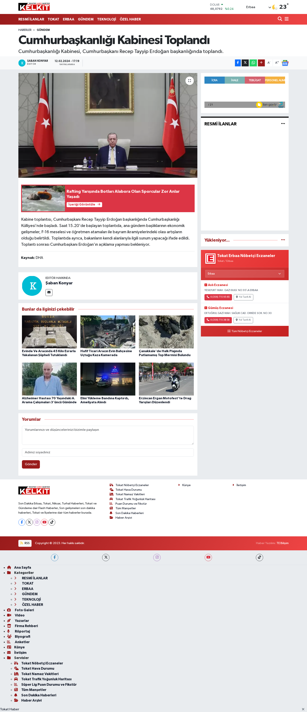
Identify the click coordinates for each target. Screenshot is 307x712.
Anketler (22, 642)
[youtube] (208, 557)
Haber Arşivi (123, 517)
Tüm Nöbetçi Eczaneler (246, 331)
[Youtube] (44, 522)
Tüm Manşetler (125, 508)
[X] (29, 522)
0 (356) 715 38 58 (220, 320)
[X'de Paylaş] (245, 62)
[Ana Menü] (286, 19)
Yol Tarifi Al (245, 297)
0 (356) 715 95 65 (220, 297)
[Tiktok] (51, 522)
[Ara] (280, 19)
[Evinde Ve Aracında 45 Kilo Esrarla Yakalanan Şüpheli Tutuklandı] (49, 332)
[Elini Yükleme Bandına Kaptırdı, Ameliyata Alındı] (107, 379)
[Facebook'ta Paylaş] (238, 62)
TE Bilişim (283, 543)
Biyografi (22, 636)
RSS (27, 543)
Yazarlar (21, 621)
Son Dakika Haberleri (129, 513)
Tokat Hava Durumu (128, 489)
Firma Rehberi (26, 626)
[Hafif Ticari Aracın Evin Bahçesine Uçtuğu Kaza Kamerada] (107, 332)
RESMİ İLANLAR (31, 19)
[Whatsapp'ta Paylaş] (253, 62)
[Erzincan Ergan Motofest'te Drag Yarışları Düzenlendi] (166, 379)
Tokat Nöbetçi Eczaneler (132, 485)
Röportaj (22, 631)
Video (19, 615)
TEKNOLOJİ (106, 19)
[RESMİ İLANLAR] (283, 124)
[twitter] (105, 557)
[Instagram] (36, 522)
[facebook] (54, 557)
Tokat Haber (9, 709)
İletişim (241, 485)
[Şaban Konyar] (32, 285)
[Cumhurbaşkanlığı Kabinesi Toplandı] (107, 125)
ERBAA (68, 19)
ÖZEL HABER (130, 19)
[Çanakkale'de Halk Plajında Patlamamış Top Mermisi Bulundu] (166, 332)
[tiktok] (259, 557)
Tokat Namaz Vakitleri (130, 494)
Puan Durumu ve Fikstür (131, 503)
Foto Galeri (24, 610)
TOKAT (53, 19)
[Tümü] (283, 240)
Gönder (31, 464)
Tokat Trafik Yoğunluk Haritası (135, 499)
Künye (186, 485)
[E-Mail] (49, 292)
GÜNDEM (86, 19)
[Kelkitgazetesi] (34, 7)
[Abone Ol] (285, 63)
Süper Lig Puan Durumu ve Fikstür (49, 684)
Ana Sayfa (22, 567)
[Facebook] (21, 522)
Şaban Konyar (59, 283)
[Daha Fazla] (261, 62)
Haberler (25, 30)
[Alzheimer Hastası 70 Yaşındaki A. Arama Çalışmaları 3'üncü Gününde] (49, 379)
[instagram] (157, 557)
